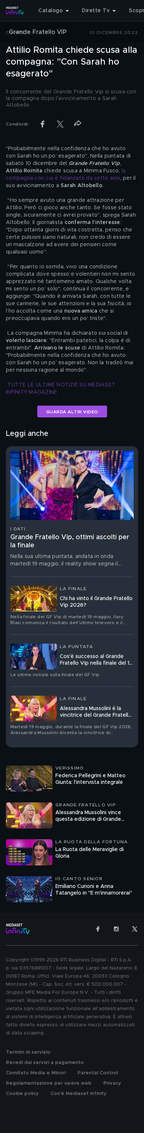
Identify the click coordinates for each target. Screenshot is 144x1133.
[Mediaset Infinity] (15, 10)
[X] (134, 929)
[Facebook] (98, 929)
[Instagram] (116, 929)
